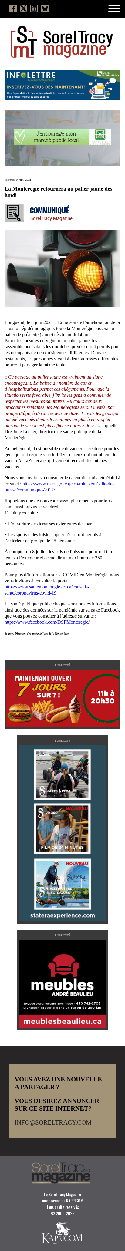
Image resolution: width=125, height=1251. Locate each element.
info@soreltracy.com (53, 1122)
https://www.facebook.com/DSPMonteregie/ (47, 622)
